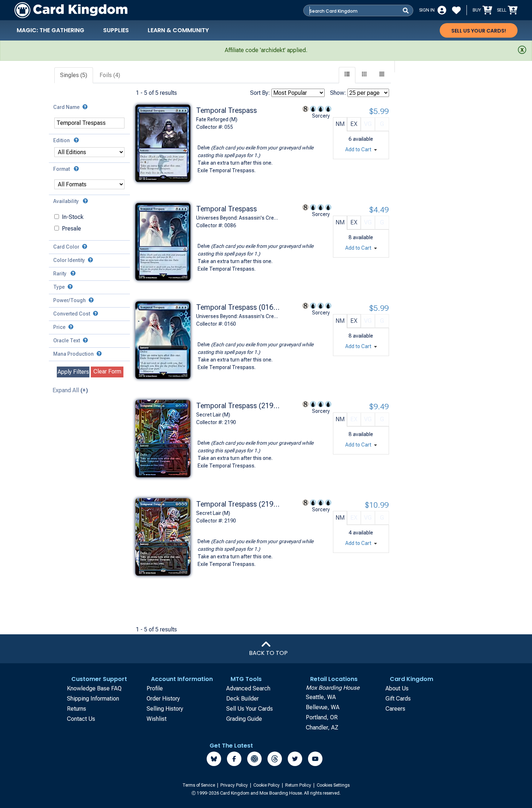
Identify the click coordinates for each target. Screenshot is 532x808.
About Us (397, 688)
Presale (71, 228)
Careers (395, 708)
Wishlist (156, 718)
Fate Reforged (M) (216, 119)
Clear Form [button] (107, 371)
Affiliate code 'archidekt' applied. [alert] (266, 50)
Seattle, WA (321, 697)
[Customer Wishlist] (456, 10)
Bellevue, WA (322, 707)
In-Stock (73, 216)
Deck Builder (242, 698)
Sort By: (260, 92)
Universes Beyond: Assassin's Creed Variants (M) (237, 316)
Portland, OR (322, 717)
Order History (163, 698)
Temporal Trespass (226, 110)
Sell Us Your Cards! (478, 30)
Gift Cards (398, 698)
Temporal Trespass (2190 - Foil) (237, 405)
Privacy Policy (234, 785)
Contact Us (81, 718)
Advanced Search (248, 688)
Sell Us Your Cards (249, 708)
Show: (338, 92)
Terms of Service (199, 785)
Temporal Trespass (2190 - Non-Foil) (237, 504)
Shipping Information (93, 698)
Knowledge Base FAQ (94, 688)
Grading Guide (244, 718)
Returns (76, 708)
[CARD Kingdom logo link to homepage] (70, 10)
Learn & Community (178, 30)
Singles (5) (73, 75)
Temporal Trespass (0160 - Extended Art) (237, 307)
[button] (381, 75)
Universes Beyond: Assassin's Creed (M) (237, 218)
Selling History (165, 708)
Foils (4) (110, 75)
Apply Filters (73, 371)
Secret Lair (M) (213, 415)
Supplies (116, 30)
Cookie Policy (267, 785)
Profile (155, 688)
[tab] (74, 75)
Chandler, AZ (322, 727)
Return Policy (298, 785)
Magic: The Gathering (50, 30)
